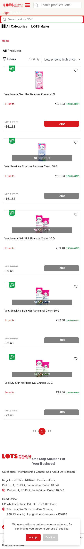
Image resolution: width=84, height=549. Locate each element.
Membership (26, 471)
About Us (58, 471)
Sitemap (70, 471)
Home (5, 40)
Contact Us (43, 471)
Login (6, 13)
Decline (50, 537)
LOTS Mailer (40, 26)
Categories (9, 471)
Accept (33, 537)
